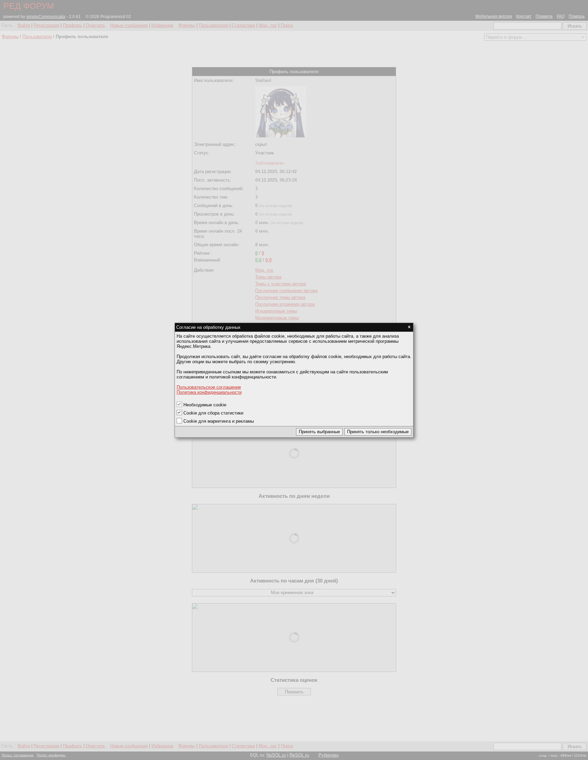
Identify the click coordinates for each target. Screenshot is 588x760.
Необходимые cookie (204, 404)
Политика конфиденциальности (209, 392)
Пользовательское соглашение (209, 387)
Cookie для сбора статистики (213, 413)
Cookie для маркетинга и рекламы (218, 421)
